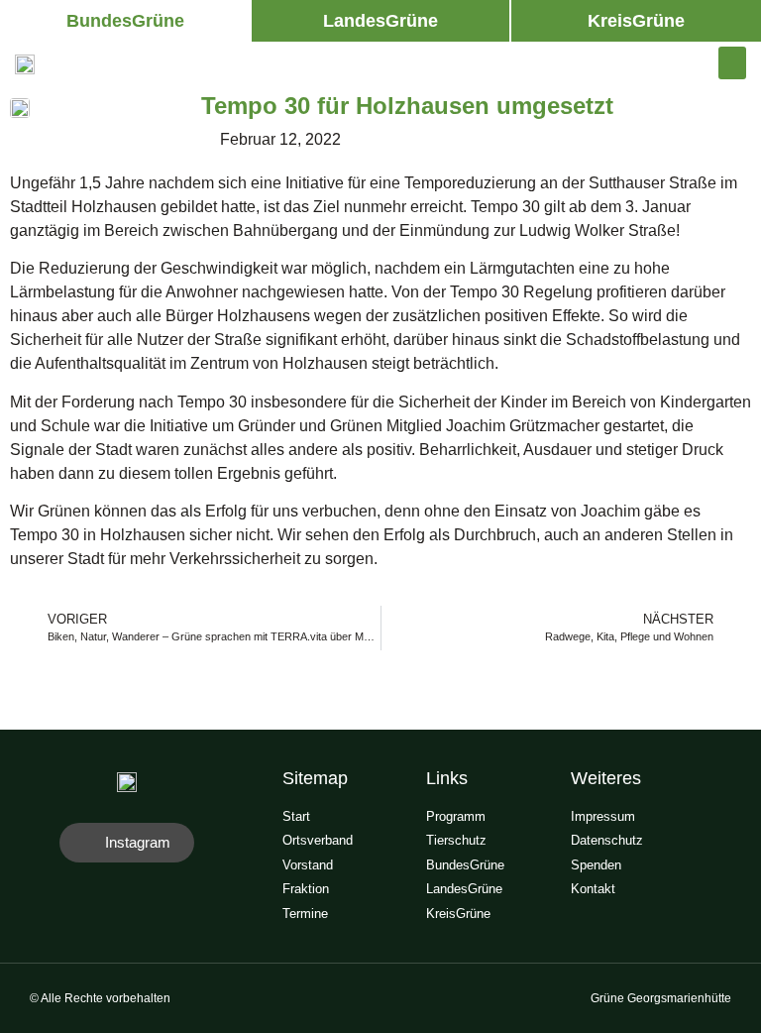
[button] (125, 21)
